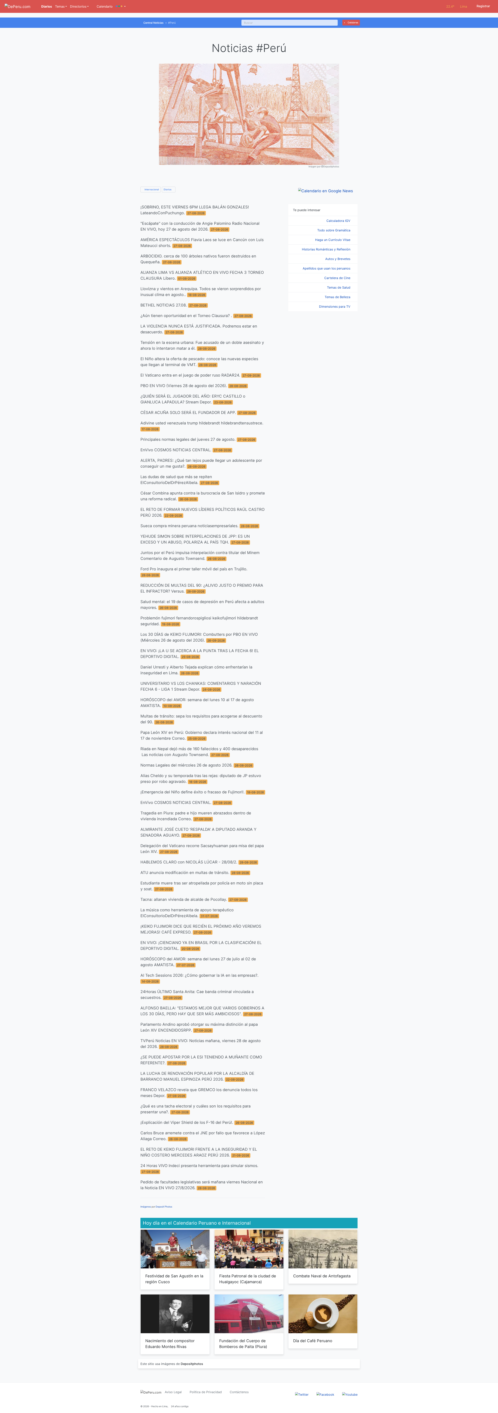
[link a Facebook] (325, 1394)
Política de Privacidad (206, 1392)
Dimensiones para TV (335, 306)
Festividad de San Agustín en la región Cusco (174, 1279)
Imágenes (145, 1206)
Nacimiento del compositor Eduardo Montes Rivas (170, 1343)
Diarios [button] (168, 189)
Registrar (483, 6)
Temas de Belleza (338, 297)
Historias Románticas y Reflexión (326, 249)
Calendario (104, 6)
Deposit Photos (164, 1206)
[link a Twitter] (302, 1394)
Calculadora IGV (338, 221)
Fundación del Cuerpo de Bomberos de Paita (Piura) (243, 1343)
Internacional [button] (151, 189)
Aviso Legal (173, 1392)
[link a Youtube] (350, 1394)
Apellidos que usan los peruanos (327, 268)
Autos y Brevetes (338, 259)
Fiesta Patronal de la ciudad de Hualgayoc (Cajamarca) (247, 1279)
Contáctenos (239, 1392)
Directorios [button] (78, 6)
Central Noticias (153, 22)
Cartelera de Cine (337, 278)
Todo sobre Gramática (334, 230)
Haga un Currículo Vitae (333, 240)
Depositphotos (192, 1364)
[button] (120, 6)
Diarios (46, 6)
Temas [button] (60, 6)
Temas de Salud (339, 287)
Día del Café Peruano (312, 1340)
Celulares (352, 22)
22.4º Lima (456, 6)
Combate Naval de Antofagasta (322, 1276)
